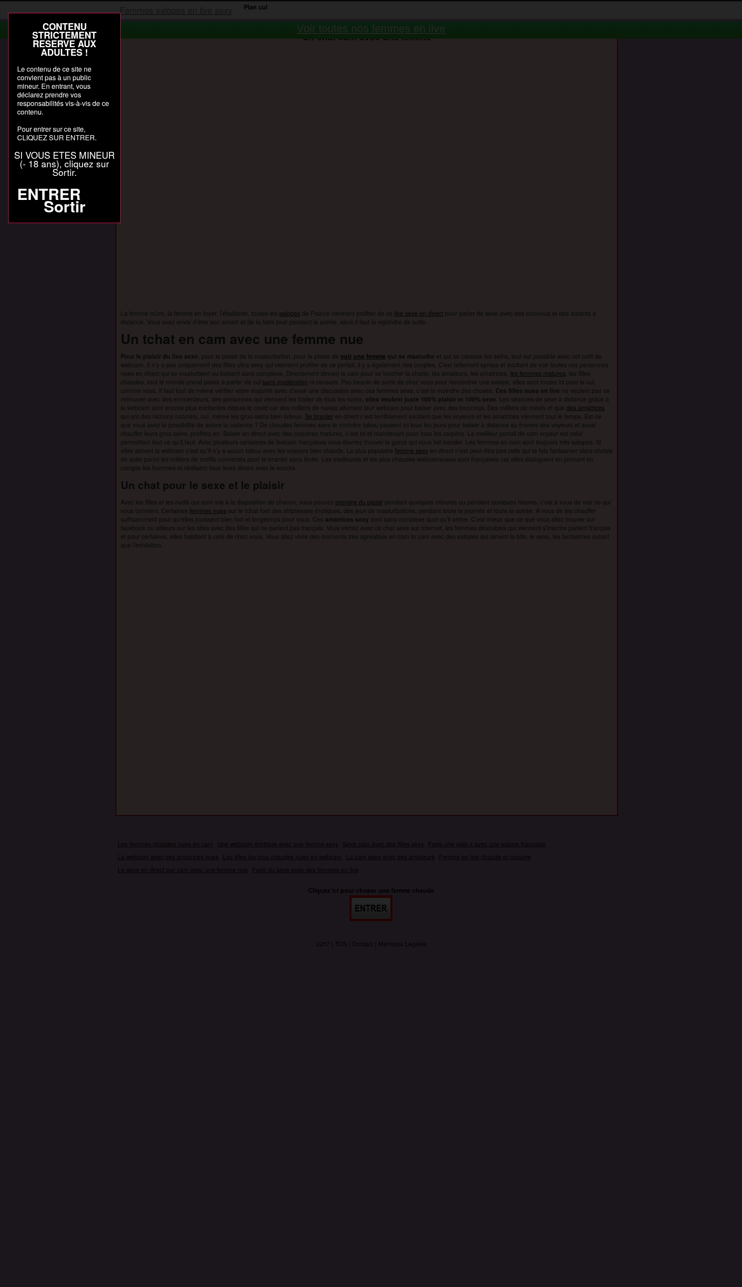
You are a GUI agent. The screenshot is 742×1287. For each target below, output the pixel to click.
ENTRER (49, 193)
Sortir (64, 206)
